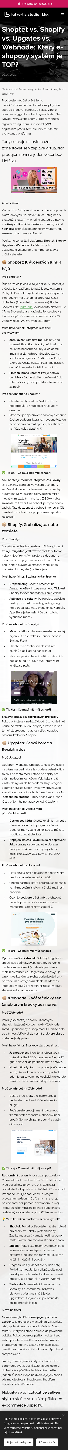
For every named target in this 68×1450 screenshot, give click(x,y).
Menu (62, 14)
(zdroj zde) (26, 307)
